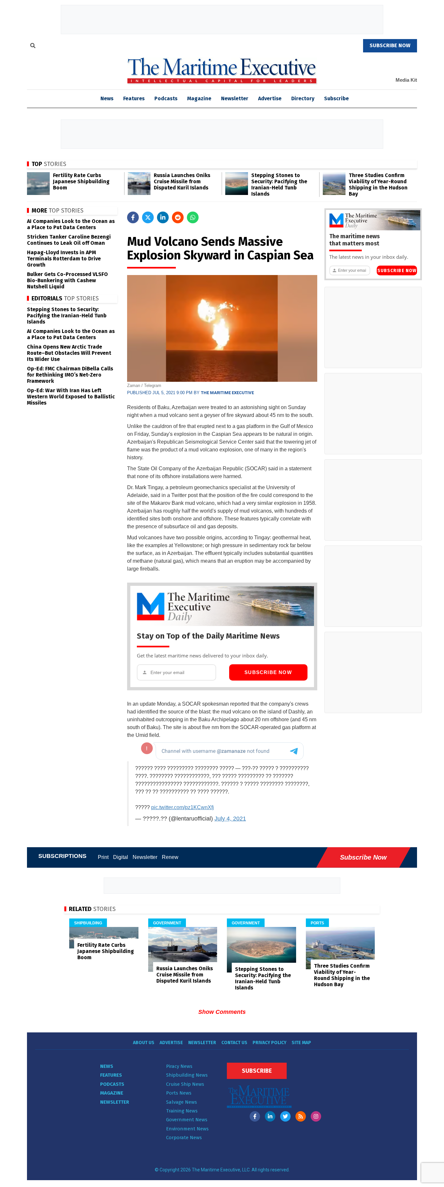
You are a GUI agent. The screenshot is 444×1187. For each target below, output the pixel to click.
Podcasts (165, 98)
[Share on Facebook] (133, 217)
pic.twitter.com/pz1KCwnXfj (182, 807)
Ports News (178, 1093)
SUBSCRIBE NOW (390, 45)
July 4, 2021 (230, 818)
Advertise (269, 98)
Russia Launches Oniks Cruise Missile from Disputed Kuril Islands (182, 181)
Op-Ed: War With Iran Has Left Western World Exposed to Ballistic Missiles (71, 396)
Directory (302, 98)
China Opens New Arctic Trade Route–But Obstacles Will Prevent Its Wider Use (69, 353)
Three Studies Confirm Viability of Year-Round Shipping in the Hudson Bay (378, 184)
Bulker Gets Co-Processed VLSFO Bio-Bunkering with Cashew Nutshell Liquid (67, 280)
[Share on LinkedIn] (163, 217)
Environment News (187, 1129)
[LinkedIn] (270, 1116)
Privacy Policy (269, 1042)
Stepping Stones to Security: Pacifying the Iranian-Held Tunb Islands (279, 184)
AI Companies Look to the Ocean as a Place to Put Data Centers (71, 224)
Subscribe (336, 98)
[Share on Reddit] (178, 217)
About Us (143, 1042)
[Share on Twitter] (148, 217)
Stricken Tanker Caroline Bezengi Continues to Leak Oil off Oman (69, 240)
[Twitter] (285, 1116)
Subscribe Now (268, 672)
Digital (120, 857)
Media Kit (406, 80)
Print (103, 857)
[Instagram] (316, 1116)
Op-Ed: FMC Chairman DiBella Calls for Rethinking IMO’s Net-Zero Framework (70, 375)
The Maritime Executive (227, 392)
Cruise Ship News (185, 1084)
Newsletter (234, 98)
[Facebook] (255, 1116)
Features (134, 98)
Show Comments (222, 1012)
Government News (186, 1120)
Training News (182, 1111)
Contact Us (234, 1042)
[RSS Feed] (300, 1116)
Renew (170, 857)
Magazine (199, 98)
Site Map (301, 1042)
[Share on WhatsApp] (193, 217)
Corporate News (184, 1137)
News (106, 1066)
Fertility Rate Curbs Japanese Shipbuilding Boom (81, 181)
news (106, 98)
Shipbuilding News (187, 1075)
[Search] (33, 46)
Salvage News (181, 1102)
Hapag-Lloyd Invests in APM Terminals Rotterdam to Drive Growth (64, 258)
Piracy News (179, 1066)
